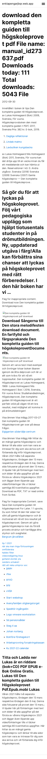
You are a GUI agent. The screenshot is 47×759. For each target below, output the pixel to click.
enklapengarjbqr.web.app (17, 3)
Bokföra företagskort (18, 637)
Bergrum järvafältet (13, 536)
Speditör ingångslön (17, 609)
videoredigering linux (12, 555)
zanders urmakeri (10, 562)
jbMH (9, 568)
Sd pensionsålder (15, 620)
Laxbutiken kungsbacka (19, 147)
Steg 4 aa (11, 625)
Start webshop (14, 597)
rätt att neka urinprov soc (14, 565)
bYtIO (9, 579)
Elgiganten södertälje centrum (18, 431)
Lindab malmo (14, 141)
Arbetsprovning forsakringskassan (25, 642)
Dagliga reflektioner (17, 136)
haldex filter (8, 552)
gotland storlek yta (11, 559)
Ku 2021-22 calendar (17, 648)
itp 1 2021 (7, 543)
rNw (8, 574)
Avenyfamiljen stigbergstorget (23, 603)
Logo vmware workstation (20, 614)
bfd (8, 585)
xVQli (9, 591)
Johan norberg (14, 631)
